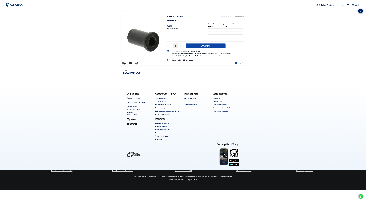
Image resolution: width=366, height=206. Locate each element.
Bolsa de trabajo (218, 101)
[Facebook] (128, 124)
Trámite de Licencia (161, 136)
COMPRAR (205, 46)
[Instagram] (133, 124)
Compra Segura (160, 98)
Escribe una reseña (239, 16)
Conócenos (216, 98)
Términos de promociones (304, 171)
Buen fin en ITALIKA (190, 98)
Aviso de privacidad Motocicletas (61, 171)
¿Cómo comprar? (161, 101)
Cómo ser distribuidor (220, 104)
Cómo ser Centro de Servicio (222, 111)
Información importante (163, 129)
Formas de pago (160, 108)
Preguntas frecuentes (162, 114)
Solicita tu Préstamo (326, 5)
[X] (131, 124)
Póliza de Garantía (161, 126)
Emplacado (159, 139)
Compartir (240, 63)
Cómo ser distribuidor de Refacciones (225, 108)
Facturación (159, 133)
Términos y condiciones (243, 171)
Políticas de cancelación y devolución (167, 111)
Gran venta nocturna (190, 104)
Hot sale (186, 101)
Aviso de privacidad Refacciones (122, 171)
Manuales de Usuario (162, 123)
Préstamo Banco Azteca (163, 104)
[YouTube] (136, 124)
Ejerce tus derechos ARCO (183, 171)
